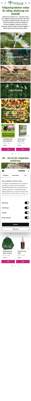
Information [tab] (15, 175)
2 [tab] (15, 153)
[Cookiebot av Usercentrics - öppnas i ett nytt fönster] (18, 171)
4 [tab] (20, 233)
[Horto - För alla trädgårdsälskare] (15, 3)
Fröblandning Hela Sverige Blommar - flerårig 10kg (8, 141)
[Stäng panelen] (28, 170)
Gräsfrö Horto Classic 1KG (21, 140)
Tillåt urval (15, 229)
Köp (8, 149)
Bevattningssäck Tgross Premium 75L (7, 253)
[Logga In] (26, 3)
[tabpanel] (8, 137)
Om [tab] (25, 175)
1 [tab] (12, 153)
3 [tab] (18, 153)
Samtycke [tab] (5, 175)
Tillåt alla (15, 224)
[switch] (27, 208)
